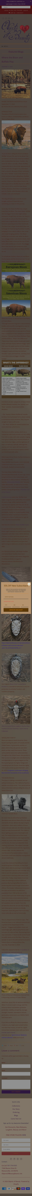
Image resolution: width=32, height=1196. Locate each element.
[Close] (29, 584)
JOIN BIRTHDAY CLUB (9, 601)
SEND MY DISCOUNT (16, 610)
